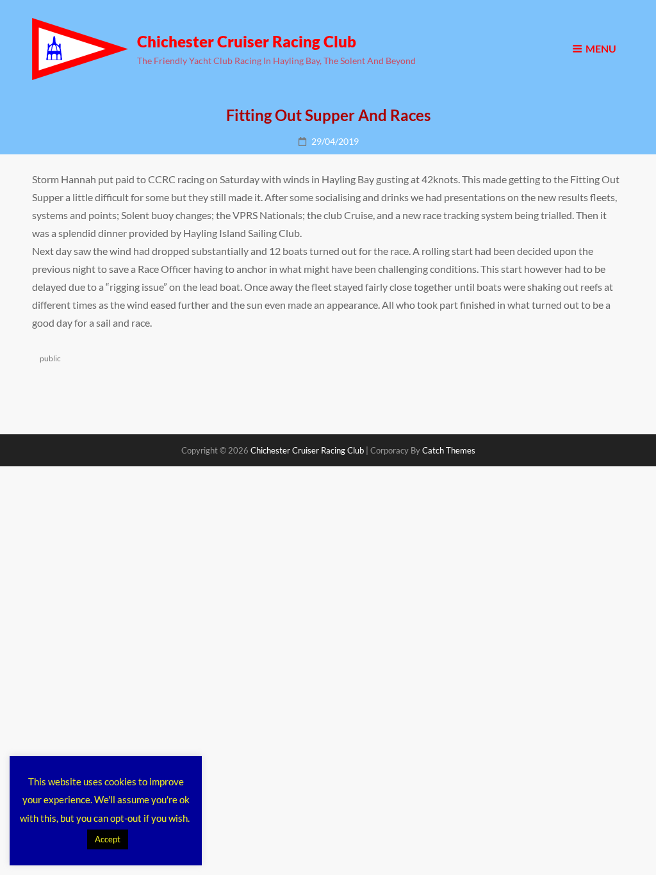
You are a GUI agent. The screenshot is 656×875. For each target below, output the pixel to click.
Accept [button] (107, 839)
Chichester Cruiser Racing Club (246, 41)
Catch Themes (448, 450)
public (50, 358)
